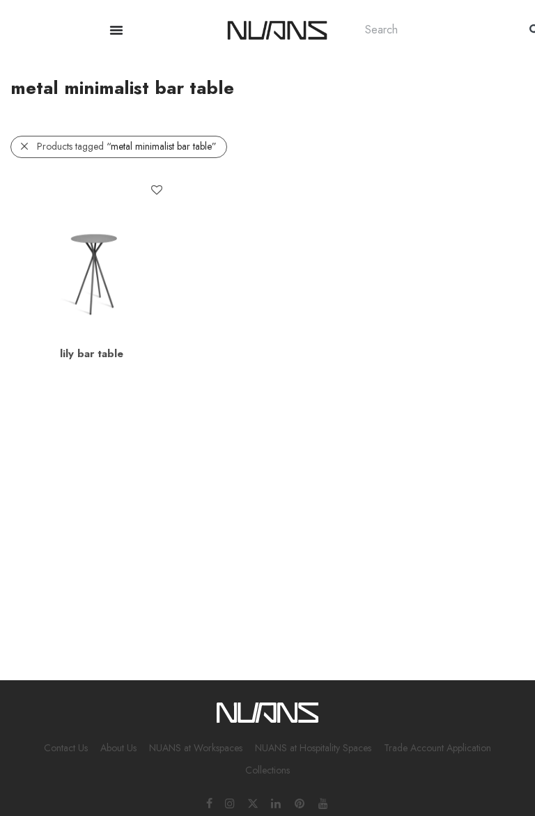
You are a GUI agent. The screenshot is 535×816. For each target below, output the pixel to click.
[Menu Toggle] (116, 30)
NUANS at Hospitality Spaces (313, 748)
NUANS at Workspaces (195, 748)
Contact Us (66, 748)
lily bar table (91, 353)
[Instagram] (230, 803)
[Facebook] (209, 803)
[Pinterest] (300, 803)
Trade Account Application (437, 748)
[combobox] (433, 30)
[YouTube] (323, 803)
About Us (118, 748)
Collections (267, 770)
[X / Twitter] (252, 803)
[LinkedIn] (276, 803)
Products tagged (127, 146)
